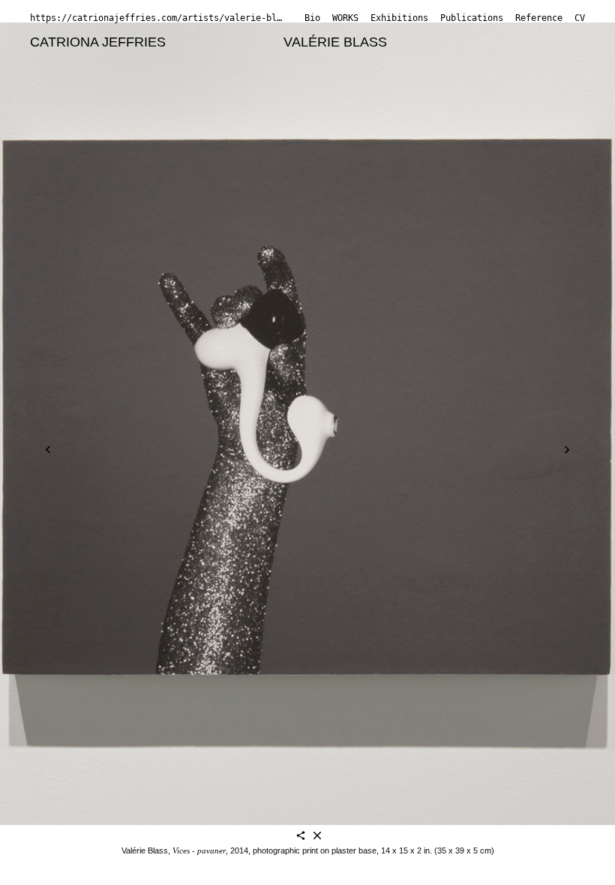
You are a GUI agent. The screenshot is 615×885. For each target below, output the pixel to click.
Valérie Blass (335, 42)
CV (579, 18)
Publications (471, 18)
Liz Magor (310, 99)
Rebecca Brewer (176, 60)
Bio (312, 18)
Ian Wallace (222, 136)
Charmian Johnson (86, 79)
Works (345, 18)
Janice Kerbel (287, 79)
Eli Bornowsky (72, 60)
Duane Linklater (493, 79)
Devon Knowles (387, 79)
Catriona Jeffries (98, 42)
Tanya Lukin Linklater (93, 99)
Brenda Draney (283, 60)
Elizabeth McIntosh (409, 99)
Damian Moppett (79, 117)
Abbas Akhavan (225, 42)
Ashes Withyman (319, 136)
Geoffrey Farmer (390, 60)
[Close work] (317, 836)
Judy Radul (264, 117)
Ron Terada (477, 117)
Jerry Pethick (180, 117)
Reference (538, 18)
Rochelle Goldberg (508, 60)
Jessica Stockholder (370, 117)
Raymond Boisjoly (453, 42)
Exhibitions (399, 18)
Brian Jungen (195, 79)
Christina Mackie (218, 99)
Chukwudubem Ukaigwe (103, 136)
